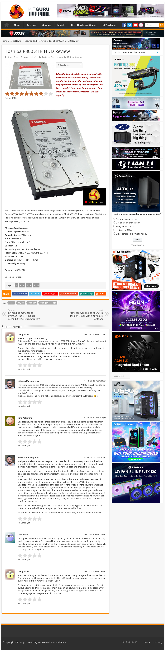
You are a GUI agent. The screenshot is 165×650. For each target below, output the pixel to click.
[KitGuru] (29, 10)
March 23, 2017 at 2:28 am (95, 334)
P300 (12, 303)
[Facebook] (124, 25)
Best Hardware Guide (83, 25)
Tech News (15, 40)
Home (6, 24)
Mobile (61, 25)
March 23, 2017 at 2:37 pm (95, 457)
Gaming (46, 25)
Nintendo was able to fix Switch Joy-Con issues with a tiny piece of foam (86, 314)
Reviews (31, 25)
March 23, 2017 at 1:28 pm (95, 381)
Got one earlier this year (128, 222)
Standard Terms (58, 642)
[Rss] (123, 642)
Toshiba (32, 303)
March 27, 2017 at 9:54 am (95, 534)
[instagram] (136, 642)
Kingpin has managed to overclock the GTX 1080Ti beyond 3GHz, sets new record (24, 314)
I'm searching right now (127, 219)
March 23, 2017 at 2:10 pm (95, 417)
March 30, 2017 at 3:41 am (95, 571)
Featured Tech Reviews (35, 40)
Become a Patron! (13, 276)
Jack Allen (23, 534)
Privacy (159, 642)
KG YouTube (109, 25)
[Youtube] (135, 25)
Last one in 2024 (123, 230)
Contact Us (149, 642)
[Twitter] (129, 25)
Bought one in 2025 (125, 226)
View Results (137, 245)
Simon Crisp (13, 57)
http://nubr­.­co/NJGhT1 (33, 549)
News (17, 25)
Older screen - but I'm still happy (131, 233)
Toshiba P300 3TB (48, 303)
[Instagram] (141, 25)
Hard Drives (68, 57)
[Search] (161, 25)
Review (21, 303)
